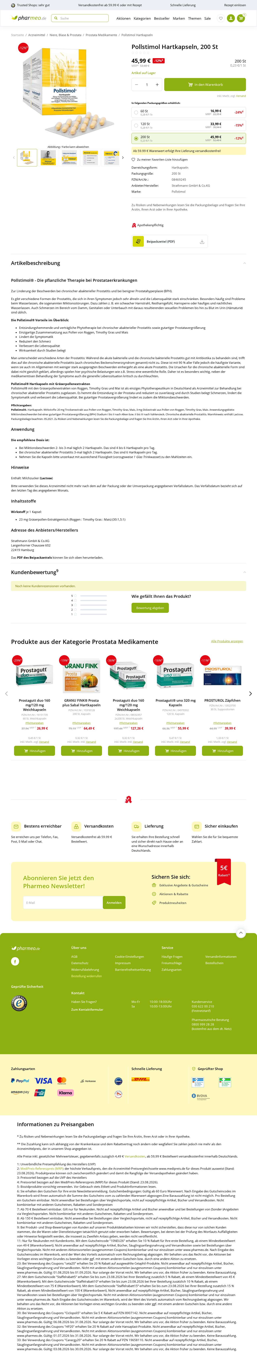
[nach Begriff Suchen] (55, 18)
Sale (207, 18)
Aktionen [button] (123, 18)
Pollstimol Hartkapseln (137, 35)
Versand (241, 96)
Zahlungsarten (172, 970)
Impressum (123, 963)
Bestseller (162, 18)
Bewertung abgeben (150, 608)
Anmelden (114, 903)
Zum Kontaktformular (87, 1009)
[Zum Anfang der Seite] (241, 933)
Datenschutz (79, 963)
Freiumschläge (172, 963)
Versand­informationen (221, 957)
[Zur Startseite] (28, 18)
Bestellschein (214, 963)
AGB (74, 957)
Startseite (17, 35)
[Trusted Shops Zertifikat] (19, 1003)
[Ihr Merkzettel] (221, 18)
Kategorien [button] (142, 18)
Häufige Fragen (172, 957)
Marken (179, 18)
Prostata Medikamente (101, 35)
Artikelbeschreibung (35, 262)
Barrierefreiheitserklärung (133, 970)
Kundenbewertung (34, 571)
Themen (194, 18)
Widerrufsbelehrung (85, 970)
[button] (122, 157)
